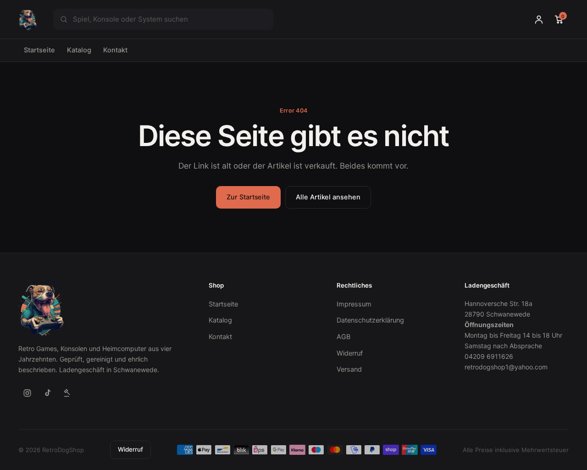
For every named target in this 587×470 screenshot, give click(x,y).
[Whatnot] (67, 393)
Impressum (354, 304)
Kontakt (115, 50)
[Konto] (538, 19)
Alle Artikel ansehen (328, 197)
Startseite (39, 50)
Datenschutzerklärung (370, 320)
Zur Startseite (248, 197)
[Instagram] (27, 393)
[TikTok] (47, 393)
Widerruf (350, 353)
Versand (349, 369)
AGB (343, 337)
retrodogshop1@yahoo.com (506, 367)
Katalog (79, 50)
